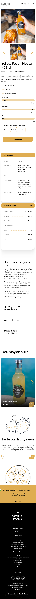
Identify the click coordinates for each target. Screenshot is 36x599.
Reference (4, 71)
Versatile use (11, 320)
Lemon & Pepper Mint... (10, 401)
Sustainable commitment (12, 332)
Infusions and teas (18, 542)
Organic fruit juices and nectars (18, 546)
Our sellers (18, 530)
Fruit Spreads (18, 548)
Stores (18, 566)
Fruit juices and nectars (18, 544)
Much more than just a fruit (17, 264)
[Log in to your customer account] (29, 4)
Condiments (18, 541)
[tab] (18, 263)
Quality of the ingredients (12, 308)
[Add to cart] (31, 404)
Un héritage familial (18, 528)
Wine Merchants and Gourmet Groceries (18, 557)
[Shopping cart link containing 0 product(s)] (25, 4)
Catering (18, 564)
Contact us (18, 532)
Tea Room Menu (18, 562)
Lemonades (18, 539)
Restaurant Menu (18, 561)
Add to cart (18, 139)
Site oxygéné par (18, 594)
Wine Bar (18, 555)
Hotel (18, 559)
